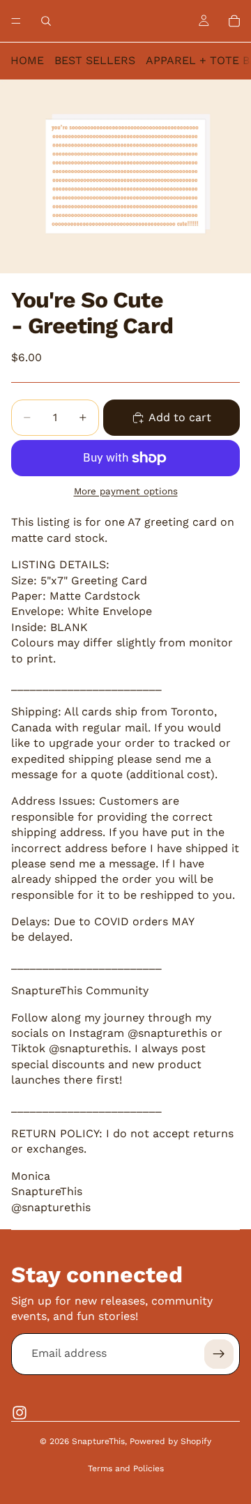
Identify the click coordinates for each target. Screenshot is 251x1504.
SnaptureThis (98, 1441)
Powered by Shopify (170, 1441)
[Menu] (16, 21)
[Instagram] (19, 1412)
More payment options (126, 491)
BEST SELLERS (94, 60)
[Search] (46, 21)
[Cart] (234, 21)
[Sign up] (219, 1354)
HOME (27, 60)
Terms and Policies (126, 1468)
